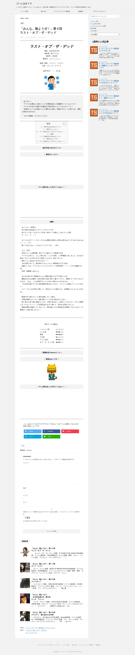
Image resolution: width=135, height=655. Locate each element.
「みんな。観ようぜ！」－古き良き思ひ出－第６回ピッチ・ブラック (40, 597)
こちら (33, 426)
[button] (63, 124)
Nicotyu (29, 450)
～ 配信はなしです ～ (52, 139)
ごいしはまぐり (24, 3)
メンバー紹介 (24, 11)
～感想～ (52, 134)
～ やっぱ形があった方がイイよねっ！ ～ (52, 131)
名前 (25, 488)
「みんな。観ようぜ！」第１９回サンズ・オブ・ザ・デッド (43, 549)
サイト (25, 502)
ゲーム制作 (93, 23)
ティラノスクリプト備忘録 (62, 11)
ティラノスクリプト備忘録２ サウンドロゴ (40, 628)
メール (25, 495)
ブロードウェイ (54, 58)
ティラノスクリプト (96, 26)
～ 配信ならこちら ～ (52, 129)
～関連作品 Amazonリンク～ (51, 136)
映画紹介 (80, 11)
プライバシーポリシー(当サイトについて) (49, 645)
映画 (23, 445)
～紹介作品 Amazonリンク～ (51, 127)
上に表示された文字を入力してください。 (36, 521)
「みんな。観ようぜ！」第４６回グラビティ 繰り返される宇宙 (43, 613)
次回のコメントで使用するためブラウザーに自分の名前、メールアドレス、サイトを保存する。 (51, 513)
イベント (93, 21)
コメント (26, 463)
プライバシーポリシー (99, 11)
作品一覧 (43, 11)
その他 (92, 31)
